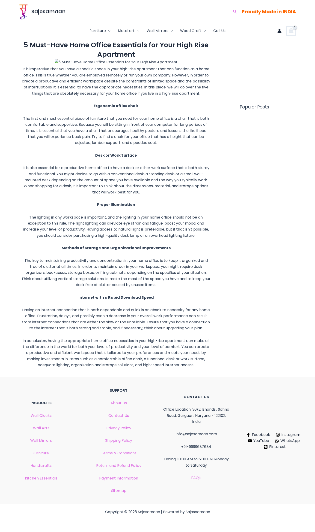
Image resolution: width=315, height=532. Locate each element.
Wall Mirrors (157, 30)
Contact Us (118, 415)
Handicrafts (41, 465)
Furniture (97, 30)
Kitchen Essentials (41, 478)
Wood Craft (190, 30)
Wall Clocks (41, 415)
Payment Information (118, 478)
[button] (235, 12)
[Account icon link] (279, 31)
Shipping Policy (118, 440)
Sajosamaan (48, 11)
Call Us (219, 30)
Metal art (126, 30)
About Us (118, 403)
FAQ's (196, 477)
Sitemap (118, 490)
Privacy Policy (118, 428)
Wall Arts (41, 428)
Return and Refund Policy (118, 465)
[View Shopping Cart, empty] (291, 31)
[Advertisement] (254, 72)
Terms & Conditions (119, 453)
